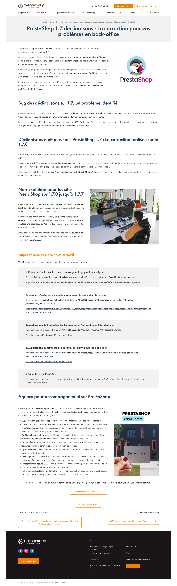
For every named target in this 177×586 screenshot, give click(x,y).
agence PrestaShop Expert (49, 204)
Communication (112, 12)
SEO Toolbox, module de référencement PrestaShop (131, 521)
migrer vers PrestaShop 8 (94, 57)
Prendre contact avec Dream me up (88, 491)
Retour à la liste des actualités (33, 512)
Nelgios (47, 582)
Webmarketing (89, 12)
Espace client (132, 566)
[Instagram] (26, 551)
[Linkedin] (32, 551)
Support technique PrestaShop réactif (39, 421)
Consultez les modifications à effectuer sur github (49, 335)
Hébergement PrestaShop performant (39, 471)
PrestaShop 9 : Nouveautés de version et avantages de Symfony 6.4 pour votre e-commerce (52, 522)
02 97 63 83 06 (101, 6)
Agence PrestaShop (63, 12)
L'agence (22, 12)
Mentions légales (58, 582)
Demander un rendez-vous (146, 6)
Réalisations (134, 12)
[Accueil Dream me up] (31, 6)
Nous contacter (28, 561)
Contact (153, 12)
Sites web (40, 12)
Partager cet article (90, 504)
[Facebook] (20, 551)
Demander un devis (123, 6)
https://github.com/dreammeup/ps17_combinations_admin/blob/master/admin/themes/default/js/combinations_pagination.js (84, 282)
